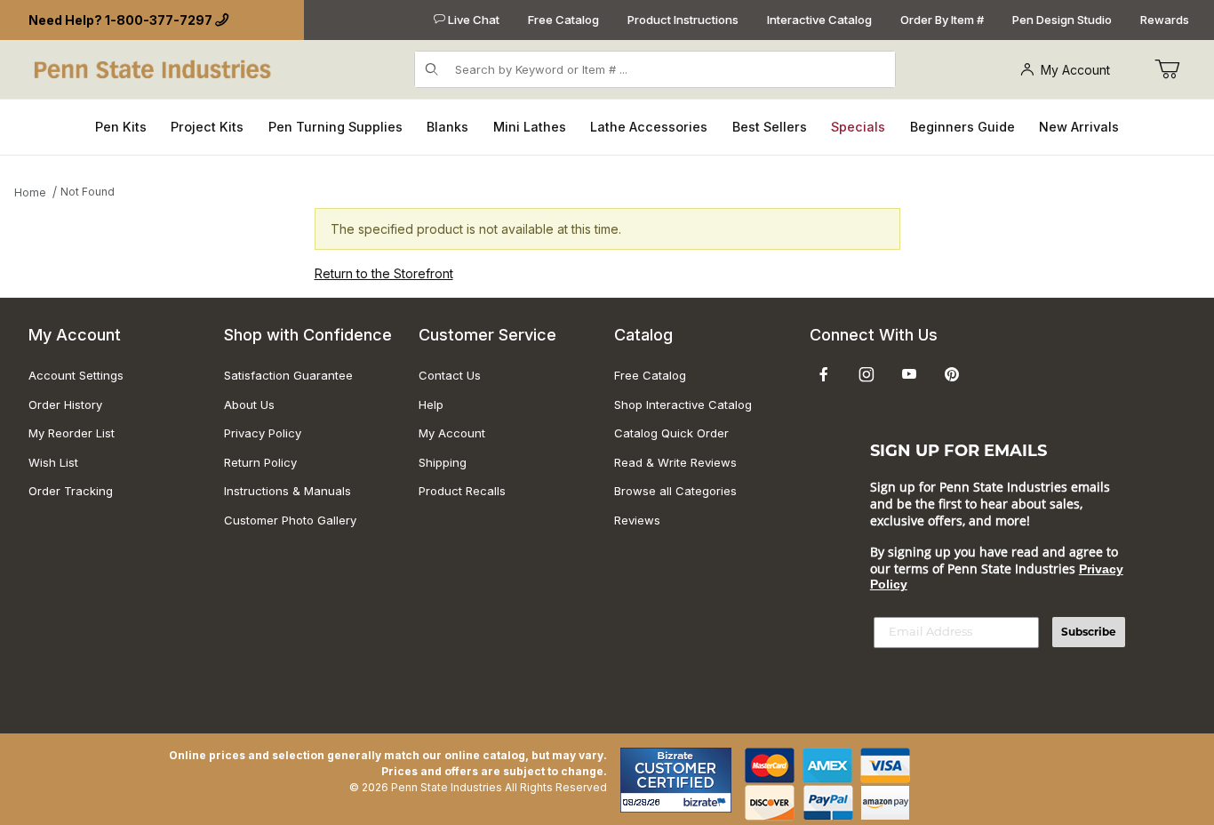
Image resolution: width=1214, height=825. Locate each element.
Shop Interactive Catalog (683, 404)
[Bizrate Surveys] (707, 802)
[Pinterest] (951, 374)
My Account (1075, 69)
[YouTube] (909, 374)
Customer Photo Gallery (290, 520)
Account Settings (76, 375)
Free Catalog (563, 19)
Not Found (87, 191)
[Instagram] (866, 374)
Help (431, 404)
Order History (65, 404)
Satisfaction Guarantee (288, 375)
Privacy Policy (262, 433)
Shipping (443, 462)
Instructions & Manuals (287, 491)
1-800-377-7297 (158, 20)
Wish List (53, 462)
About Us (249, 404)
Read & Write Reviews (675, 462)
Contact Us (450, 375)
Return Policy (260, 462)
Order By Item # (942, 19)
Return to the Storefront (384, 273)
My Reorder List (71, 433)
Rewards (1164, 19)
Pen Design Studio (1062, 19)
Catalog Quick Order (671, 433)
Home (30, 192)
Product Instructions (683, 19)
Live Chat (472, 19)
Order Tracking (70, 491)
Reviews (637, 520)
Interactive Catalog (819, 19)
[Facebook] (824, 374)
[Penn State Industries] (154, 68)
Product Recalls (462, 491)
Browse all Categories (675, 491)
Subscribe (1088, 631)
